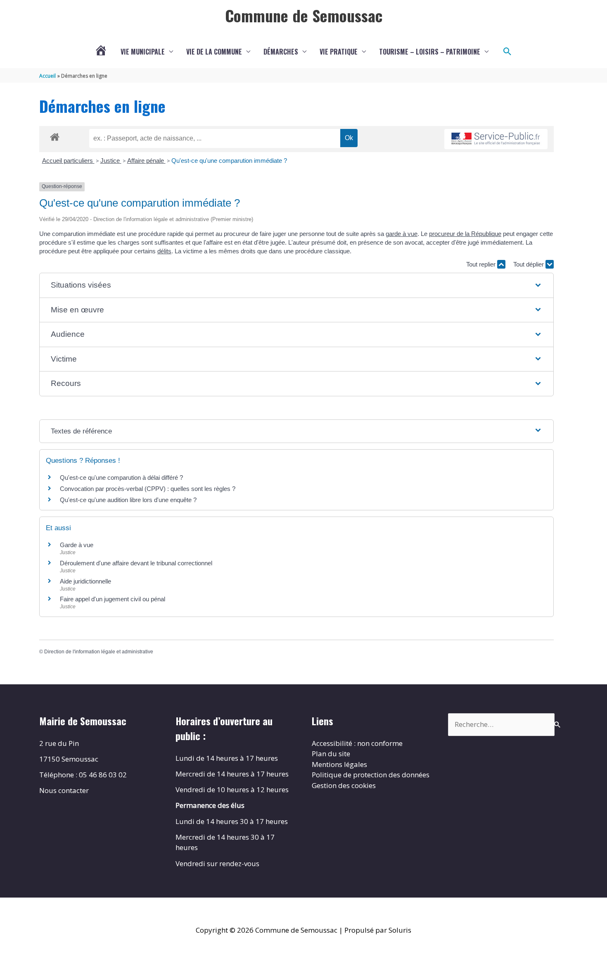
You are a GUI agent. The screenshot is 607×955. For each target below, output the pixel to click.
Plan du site (331, 753)
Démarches (280, 52)
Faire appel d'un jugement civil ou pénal (112, 599)
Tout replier (481, 264)
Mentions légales (339, 764)
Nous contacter (64, 790)
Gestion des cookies (344, 785)
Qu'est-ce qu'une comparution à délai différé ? (121, 477)
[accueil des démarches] (54, 135)
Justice (110, 160)
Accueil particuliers (68, 160)
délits (164, 251)
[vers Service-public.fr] (496, 139)
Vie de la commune (214, 52)
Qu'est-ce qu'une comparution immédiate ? (229, 160)
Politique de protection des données (370, 774)
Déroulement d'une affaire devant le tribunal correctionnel (136, 563)
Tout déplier (529, 264)
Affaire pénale (146, 160)
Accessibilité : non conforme (357, 743)
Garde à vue (76, 544)
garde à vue (401, 233)
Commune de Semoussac (303, 15)
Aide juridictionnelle (85, 581)
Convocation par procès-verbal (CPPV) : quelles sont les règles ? (147, 488)
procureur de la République (465, 233)
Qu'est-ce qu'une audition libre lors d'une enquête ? (128, 499)
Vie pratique (339, 52)
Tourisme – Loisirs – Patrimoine (429, 52)
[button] (507, 51)
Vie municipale (143, 52)
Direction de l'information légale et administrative (98, 652)
